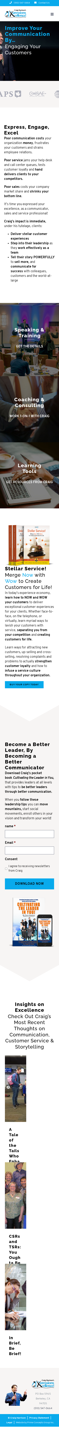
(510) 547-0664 (43, 1408)
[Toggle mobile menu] (52, 14)
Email (10, 843)
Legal (9, 1422)
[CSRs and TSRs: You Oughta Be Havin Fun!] (15, 1195)
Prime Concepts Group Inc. (40, 1422)
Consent (11, 859)
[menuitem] (19, 3)
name (10, 826)
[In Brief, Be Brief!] (15, 1297)
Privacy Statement (39, 1418)
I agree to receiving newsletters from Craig (29, 868)
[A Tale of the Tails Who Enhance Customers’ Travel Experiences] (15, 1088)
